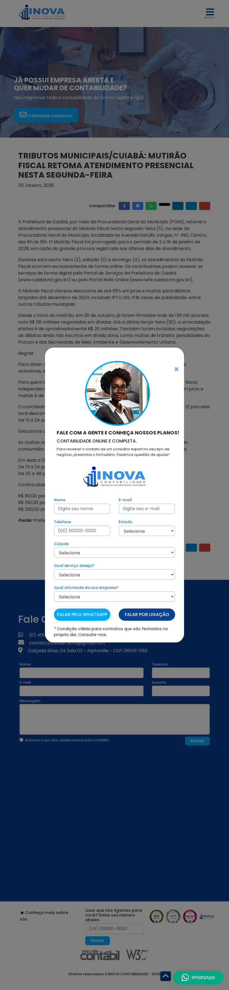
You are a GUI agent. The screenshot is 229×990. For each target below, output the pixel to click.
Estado (125, 522)
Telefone (62, 522)
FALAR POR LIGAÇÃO (147, 614)
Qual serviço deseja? (74, 565)
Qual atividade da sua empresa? (86, 587)
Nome (59, 500)
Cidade (61, 544)
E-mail (125, 500)
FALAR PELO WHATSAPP (82, 614)
